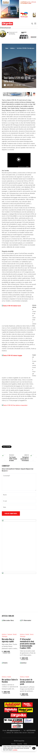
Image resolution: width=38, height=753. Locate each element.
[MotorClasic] (13, 720)
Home (7, 48)
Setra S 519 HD (6, 446)
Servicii (31, 634)
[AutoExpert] (12, 704)
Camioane (9, 634)
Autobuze (12, 48)
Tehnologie (4, 636)
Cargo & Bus (10, 85)
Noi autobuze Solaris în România (10, 680)
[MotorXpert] (25, 710)
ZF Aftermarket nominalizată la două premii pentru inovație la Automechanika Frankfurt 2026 (27, 643)
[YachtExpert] (28, 720)
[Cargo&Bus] (18, 715)
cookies (15, 750)
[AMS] (27, 704)
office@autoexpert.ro (14, 730)
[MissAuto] (17, 726)
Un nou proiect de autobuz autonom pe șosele (27, 681)
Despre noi (19, 744)
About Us (13, 744)
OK (33, 748)
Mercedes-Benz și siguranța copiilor (8, 640)
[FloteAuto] (10, 710)
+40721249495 (31, 730)
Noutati (15, 634)
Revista (25, 744)
